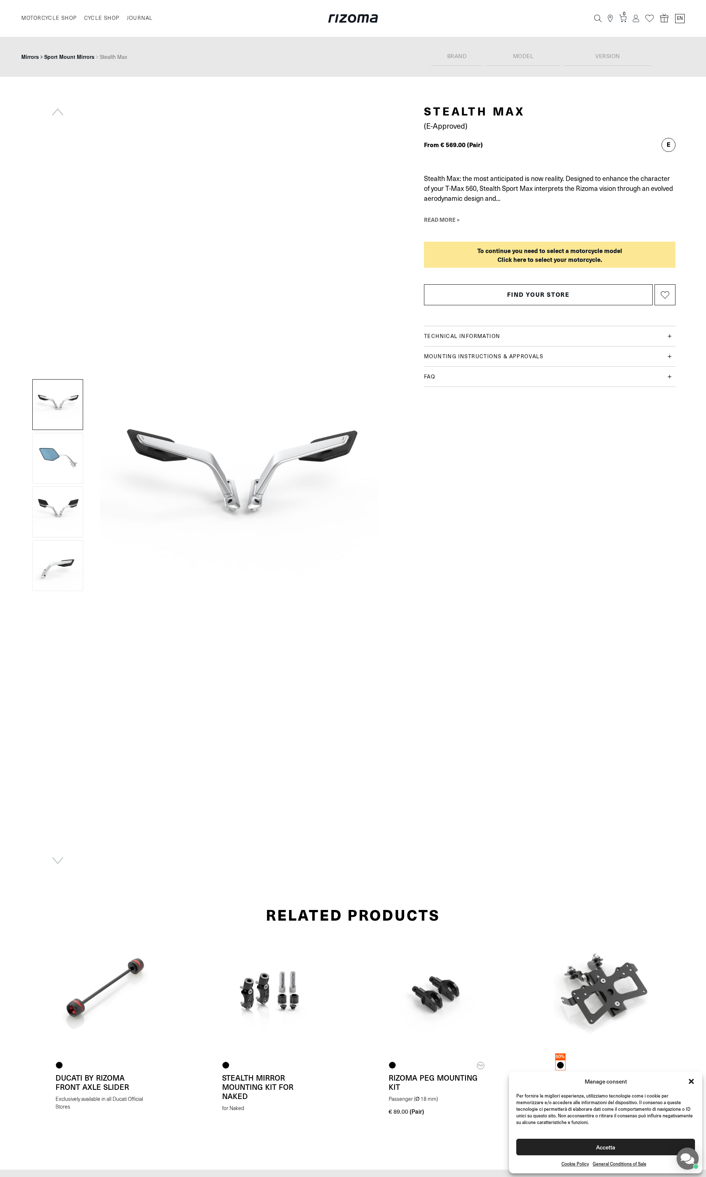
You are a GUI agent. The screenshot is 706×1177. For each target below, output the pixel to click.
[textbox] (456, 56)
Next (58, 860)
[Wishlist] (649, 18)
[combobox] (456, 57)
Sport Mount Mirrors (69, 56)
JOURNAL (140, 18)
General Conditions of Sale (619, 1164)
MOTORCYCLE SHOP (49, 18)
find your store (538, 294)
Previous (58, 112)
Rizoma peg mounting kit (433, 1082)
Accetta (605, 1147)
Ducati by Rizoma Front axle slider (92, 1082)
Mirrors (30, 56)
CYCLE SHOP (102, 18)
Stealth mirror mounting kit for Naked (257, 1087)
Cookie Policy (575, 1164)
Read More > (442, 219)
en (680, 18)
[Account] (636, 18)
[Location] (610, 18)
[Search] (598, 18)
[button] (691, 1081)
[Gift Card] (664, 18)
